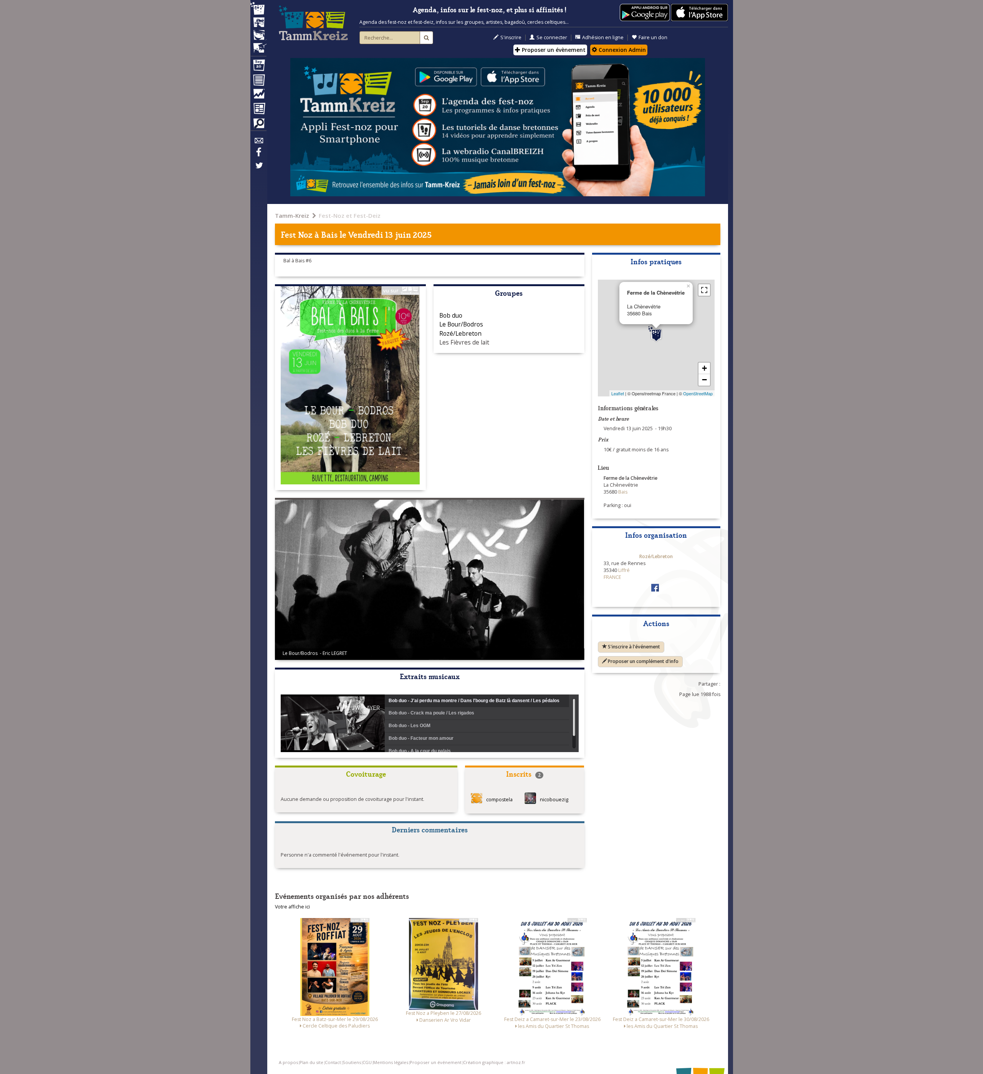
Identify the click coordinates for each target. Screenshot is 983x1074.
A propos (288, 1062)
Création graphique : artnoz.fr (494, 1062)
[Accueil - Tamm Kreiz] (313, 23)
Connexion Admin (621, 49)
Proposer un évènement (553, 49)
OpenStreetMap (698, 393)
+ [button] (704, 368)
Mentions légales (390, 1062)
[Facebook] (258, 155)
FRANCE (612, 577)
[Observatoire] (258, 96)
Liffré (624, 570)
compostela (499, 800)
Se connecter (551, 37)
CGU (367, 1062)
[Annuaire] (258, 81)
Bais (330, 234)
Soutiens (352, 1062)
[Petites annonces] (258, 125)
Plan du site (311, 1062)
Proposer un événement (436, 1062)
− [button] (704, 380)
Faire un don (653, 37)
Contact (333, 1062)
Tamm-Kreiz (292, 215)
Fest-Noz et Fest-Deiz (350, 215)
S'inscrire (510, 37)
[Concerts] (258, 23)
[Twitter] (258, 169)
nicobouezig (554, 800)
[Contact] (258, 143)
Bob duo (450, 315)
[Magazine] (258, 109)
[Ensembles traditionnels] (258, 45)
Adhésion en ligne (603, 37)
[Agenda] (258, 67)
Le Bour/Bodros (461, 324)
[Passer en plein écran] (704, 290)
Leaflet (617, 393)
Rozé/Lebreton (460, 333)
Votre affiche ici (292, 906)
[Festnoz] (258, 9)
